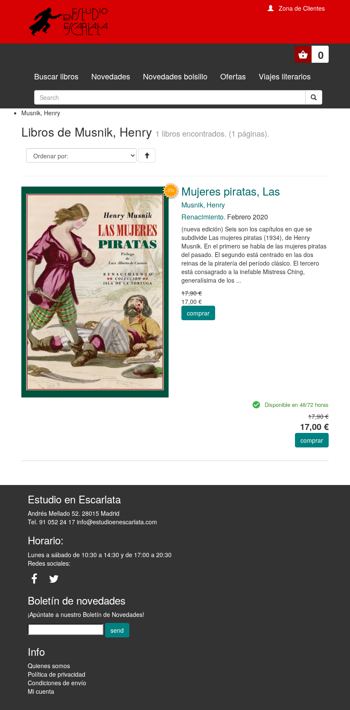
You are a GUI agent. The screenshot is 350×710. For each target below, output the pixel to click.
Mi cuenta (41, 691)
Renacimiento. (203, 217)
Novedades (110, 76)
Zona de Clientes (302, 8)
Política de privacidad (56, 674)
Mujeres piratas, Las (230, 191)
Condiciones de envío (57, 682)
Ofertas (233, 76)
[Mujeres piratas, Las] (95, 291)
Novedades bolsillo (175, 76)
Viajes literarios (285, 76)
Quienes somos (49, 665)
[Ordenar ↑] (146, 155)
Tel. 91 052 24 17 (51, 521)
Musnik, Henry (203, 205)
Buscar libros (56, 76)
